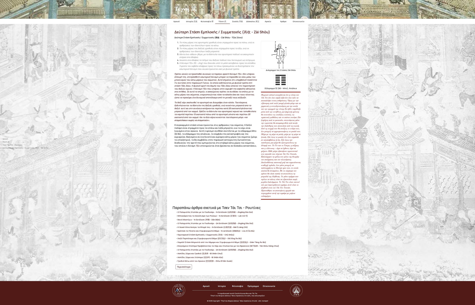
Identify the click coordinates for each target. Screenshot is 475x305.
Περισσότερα (183, 267)
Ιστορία (222, 286)
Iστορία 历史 (191, 21)
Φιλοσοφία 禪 (207, 21)
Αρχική (176, 21)
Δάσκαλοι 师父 (252, 21)
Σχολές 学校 (237, 21)
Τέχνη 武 (222, 21)
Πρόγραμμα (253, 286)
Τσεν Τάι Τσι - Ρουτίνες (12, 145)
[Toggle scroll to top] (466, 296)
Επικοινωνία (298, 21)
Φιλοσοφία (237, 286)
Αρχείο (268, 21)
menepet (265, 301)
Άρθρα (283, 21)
